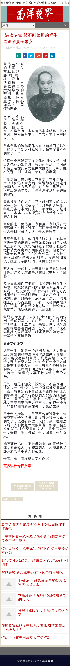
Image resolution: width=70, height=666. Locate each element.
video (53, 47)
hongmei (43, 47)
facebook (9, 499)
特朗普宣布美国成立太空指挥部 (26, 637)
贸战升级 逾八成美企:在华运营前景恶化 (32, 572)
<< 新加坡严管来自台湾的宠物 (22, 487)
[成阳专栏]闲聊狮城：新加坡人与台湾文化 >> (47, 485)
